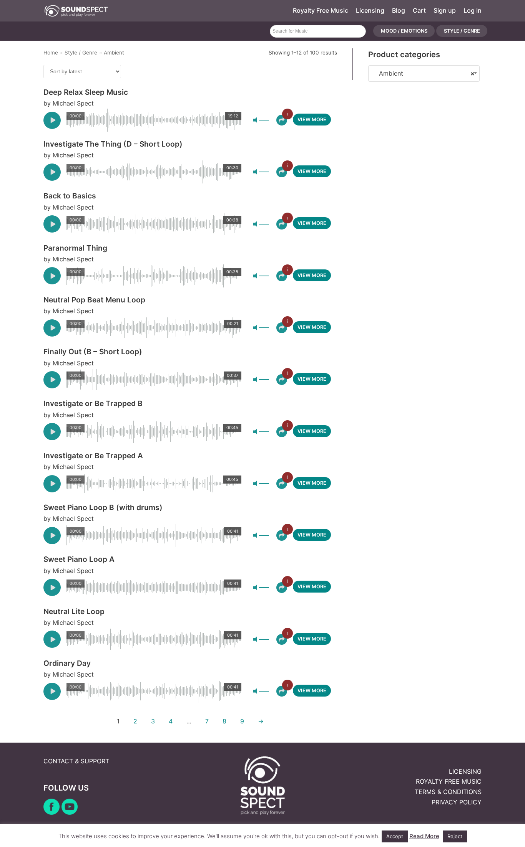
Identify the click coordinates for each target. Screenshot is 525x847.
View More (311, 119)
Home (50, 53)
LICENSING (465, 771)
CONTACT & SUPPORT (76, 761)
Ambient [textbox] (424, 73)
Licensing (370, 10)
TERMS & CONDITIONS (448, 792)
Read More (424, 836)
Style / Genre (462, 31)
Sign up (445, 10)
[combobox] (424, 73)
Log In (473, 10)
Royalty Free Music (320, 10)
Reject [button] (454, 836)
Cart (419, 10)
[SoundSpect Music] (76, 10)
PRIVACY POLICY (457, 802)
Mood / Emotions (404, 31)
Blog (398, 10)
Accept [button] (394, 836)
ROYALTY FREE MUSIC (449, 781)
